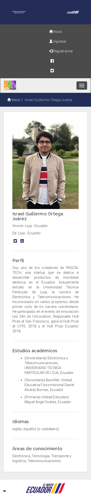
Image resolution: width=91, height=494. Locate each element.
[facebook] (68, 61)
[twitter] (66, 71)
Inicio (16, 100)
